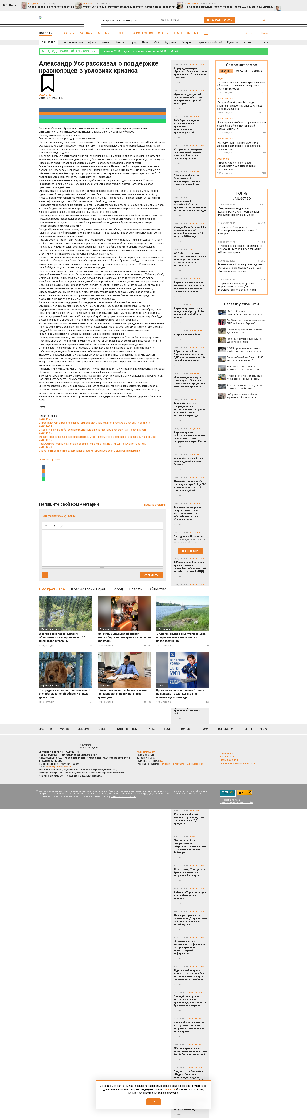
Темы (178, 33)
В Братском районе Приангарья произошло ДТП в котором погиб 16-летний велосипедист (189, 356)
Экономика (195, 810)
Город (133, 42)
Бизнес (120, 33)
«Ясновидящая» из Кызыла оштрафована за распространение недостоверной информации (189, 947)
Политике (169, 1089)
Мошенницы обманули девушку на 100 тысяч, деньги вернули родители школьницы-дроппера (190, 382)
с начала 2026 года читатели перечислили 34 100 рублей (110, 51)
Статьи (163, 33)
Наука (192, 836)
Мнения (103, 33)
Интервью (187, 42)
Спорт (192, 197)
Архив (248, 33)
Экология (194, 116)
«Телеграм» (165, 764)
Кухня (247, 42)
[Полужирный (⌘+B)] (46, 526)
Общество (48, 42)
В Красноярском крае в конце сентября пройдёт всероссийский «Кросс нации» (189, 313)
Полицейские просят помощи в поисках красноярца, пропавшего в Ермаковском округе (190, 1001)
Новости (65, 33)
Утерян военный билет (188, 334)
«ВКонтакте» (178, 764)
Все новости (190, 551)
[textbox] (102, 547)
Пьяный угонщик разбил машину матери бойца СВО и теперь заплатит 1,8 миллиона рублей (190, 486)
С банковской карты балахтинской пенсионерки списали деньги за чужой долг (187, 180)
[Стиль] (62, 526)
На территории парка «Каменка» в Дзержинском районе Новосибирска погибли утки (190, 920)
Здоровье (170, 42)
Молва (85, 33)
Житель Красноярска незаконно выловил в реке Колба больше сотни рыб (190, 1051)
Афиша (92, 42)
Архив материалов (146, 752)
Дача (145, 42)
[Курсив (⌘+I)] (54, 526)
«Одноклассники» (195, 764)
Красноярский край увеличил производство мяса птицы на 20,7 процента (189, 819)
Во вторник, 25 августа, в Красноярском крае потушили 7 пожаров (189, 872)
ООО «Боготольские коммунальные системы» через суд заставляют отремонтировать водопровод (190, 259)
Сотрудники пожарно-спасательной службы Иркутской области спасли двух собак (188, 154)
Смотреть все (52, 589)
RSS (161, 761)
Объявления (195, 330)
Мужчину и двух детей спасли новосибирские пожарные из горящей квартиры (188, 99)
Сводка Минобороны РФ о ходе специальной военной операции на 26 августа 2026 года (190, 232)
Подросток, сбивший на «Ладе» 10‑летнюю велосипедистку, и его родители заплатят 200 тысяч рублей (188, 1077)
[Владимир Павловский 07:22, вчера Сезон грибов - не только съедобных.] (277, 3)
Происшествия (142, 33)
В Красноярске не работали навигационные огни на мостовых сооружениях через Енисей (190, 437)
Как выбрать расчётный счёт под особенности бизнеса (189, 461)
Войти (72, 516)
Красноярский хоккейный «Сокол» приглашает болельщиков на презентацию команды (190, 206)
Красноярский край (210, 42)
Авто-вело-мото (73, 42)
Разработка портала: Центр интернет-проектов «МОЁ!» (236, 801)
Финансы (194, 171)
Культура (232, 42)
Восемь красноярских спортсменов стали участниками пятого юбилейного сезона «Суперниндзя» (187, 513)
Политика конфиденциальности (237, 763)
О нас (264, 729)
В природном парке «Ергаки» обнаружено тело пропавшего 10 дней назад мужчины (190, 73)
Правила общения (155, 504)
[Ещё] (266, 42)
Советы (246, 729)
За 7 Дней (241, 71)
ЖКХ (156, 42)
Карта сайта (226, 753)
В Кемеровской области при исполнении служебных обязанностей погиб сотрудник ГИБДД (190, 567)
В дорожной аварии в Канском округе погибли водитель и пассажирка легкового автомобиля (189, 975)
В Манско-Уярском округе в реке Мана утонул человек (190, 895)
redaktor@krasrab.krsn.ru (58, 766)
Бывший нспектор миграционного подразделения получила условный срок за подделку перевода (189, 409)
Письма (192, 33)
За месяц (257, 71)
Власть (120, 42)
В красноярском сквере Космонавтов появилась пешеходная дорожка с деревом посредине (189, 287)
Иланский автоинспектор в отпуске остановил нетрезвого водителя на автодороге (189, 1027)
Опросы (204, 729)
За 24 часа (226, 71)
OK (153, 1102)
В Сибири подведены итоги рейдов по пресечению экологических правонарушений (187, 126)
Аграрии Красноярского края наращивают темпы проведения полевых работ (189, 709)
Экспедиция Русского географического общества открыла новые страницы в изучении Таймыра (190, 846)
